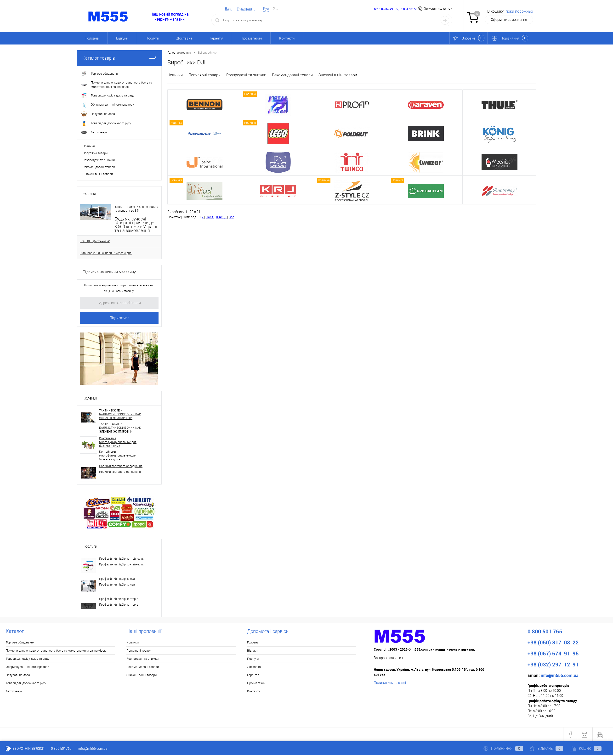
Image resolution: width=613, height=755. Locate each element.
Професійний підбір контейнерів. (121, 558)
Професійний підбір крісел (117, 578)
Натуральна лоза (18, 675)
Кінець (221, 217)
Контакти (287, 38)
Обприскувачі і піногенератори (27, 667)
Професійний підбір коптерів (118, 599)
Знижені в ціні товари (98, 174)
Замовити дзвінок (438, 8)
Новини (89, 193)
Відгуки (122, 38)
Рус (266, 9)
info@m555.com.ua (93, 748)
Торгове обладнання (20, 642)
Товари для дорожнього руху (26, 683)
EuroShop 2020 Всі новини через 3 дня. (106, 253)
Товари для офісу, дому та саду (27, 658)
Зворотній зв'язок (28, 748)
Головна (92, 38)
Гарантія (216, 38)
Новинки (89, 146)
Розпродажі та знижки (99, 160)
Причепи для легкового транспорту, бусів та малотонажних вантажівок (56, 650)
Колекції (90, 398)
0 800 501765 (61, 748)
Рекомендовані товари (99, 167)
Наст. (210, 217)
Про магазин (251, 38)
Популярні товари (95, 153)
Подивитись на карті (390, 683)
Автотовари (14, 691)
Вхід (228, 9)
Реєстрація (246, 9)
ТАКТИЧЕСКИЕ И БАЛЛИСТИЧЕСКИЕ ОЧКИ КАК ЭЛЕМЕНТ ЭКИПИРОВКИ (120, 414)
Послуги (152, 38)
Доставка (184, 38)
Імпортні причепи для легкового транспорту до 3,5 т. (136, 208)
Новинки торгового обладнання (120, 466)
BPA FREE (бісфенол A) (95, 241)
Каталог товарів (98, 58)
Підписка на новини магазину (109, 272)
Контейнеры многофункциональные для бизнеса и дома (117, 442)
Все (231, 217)
